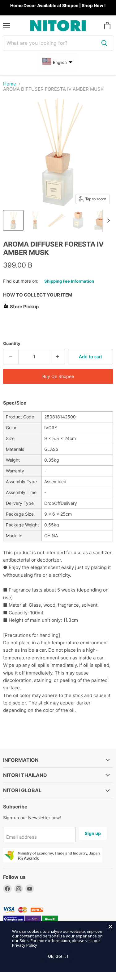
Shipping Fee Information (69, 281)
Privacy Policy (24, 945)
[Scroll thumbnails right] (107, 221)
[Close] (110, 927)
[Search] (104, 43)
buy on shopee (58, 376)
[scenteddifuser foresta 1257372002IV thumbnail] (13, 220)
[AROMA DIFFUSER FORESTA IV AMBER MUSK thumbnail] (78, 220)
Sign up (93, 833)
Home (9, 83)
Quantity (11, 343)
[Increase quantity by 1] (57, 356)
